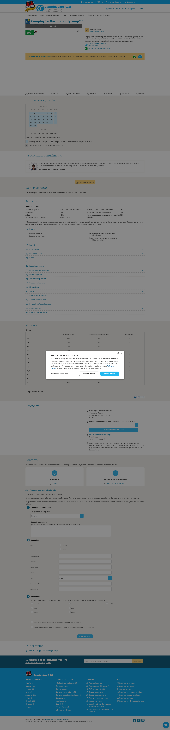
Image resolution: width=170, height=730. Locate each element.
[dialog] (85, 365)
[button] (59, 374)
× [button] (121, 353)
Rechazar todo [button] (89, 374)
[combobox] (118, 353)
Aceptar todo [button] (109, 374)
